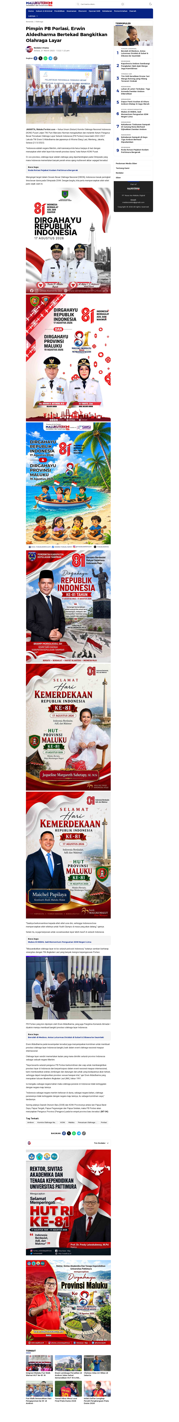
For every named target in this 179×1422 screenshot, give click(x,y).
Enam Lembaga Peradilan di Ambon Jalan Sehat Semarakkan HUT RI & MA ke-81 (68, 1376)
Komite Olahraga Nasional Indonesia (47, 1122)
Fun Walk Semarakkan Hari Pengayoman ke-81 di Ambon (38, 1400)
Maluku (71, 1122)
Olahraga (39, 22)
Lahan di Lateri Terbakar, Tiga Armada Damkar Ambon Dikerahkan (135, 91)
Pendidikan (59, 11)
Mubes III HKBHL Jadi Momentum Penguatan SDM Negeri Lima (59, 942)
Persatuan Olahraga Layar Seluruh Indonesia (88, 1122)
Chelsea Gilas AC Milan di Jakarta (96, 1374)
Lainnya (31, 16)
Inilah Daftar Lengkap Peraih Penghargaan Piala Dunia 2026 (96, 1400)
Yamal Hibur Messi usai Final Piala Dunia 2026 (66, 1399)
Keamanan (71, 11)
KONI (62, 1122)
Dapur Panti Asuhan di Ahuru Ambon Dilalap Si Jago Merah (135, 103)
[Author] (29, 49)
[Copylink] (55, 58)
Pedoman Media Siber (126, 163)
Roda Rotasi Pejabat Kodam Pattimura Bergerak (53, 170)
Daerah (132, 11)
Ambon (30, 1122)
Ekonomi (82, 11)
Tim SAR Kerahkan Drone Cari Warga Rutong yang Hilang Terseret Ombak (135, 78)
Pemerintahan (120, 11)
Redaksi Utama (41, 48)
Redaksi (119, 173)
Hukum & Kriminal (44, 11)
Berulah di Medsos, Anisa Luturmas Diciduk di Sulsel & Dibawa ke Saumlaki (66, 1037)
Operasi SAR (94, 11)
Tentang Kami (122, 168)
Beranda (29, 22)
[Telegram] (50, 58)
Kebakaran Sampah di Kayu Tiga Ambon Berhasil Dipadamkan (134, 139)
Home (31, 11)
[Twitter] (40, 58)
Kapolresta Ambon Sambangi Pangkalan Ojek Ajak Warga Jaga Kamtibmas (135, 66)
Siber (118, 178)
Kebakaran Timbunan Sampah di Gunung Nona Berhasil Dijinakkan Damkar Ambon (135, 126)
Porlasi (104, 1122)
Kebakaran (107, 11)
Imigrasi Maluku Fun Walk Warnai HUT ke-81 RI (38, 1374)
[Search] (122, 4)
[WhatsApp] (45, 58)
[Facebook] (35, 58)
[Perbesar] (68, 122)
